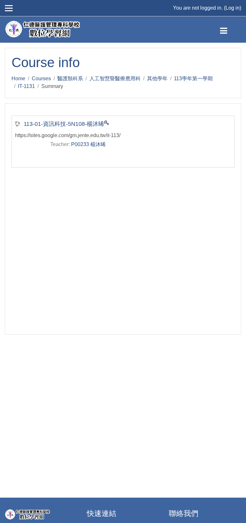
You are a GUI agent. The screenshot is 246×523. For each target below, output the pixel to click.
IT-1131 (26, 86)
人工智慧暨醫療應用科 (115, 78)
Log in (233, 8)
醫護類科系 (70, 78)
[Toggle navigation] (229, 29)
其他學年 (157, 78)
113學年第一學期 (193, 78)
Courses (41, 78)
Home (18, 78)
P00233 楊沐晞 (88, 144)
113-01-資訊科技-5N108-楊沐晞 (64, 124)
